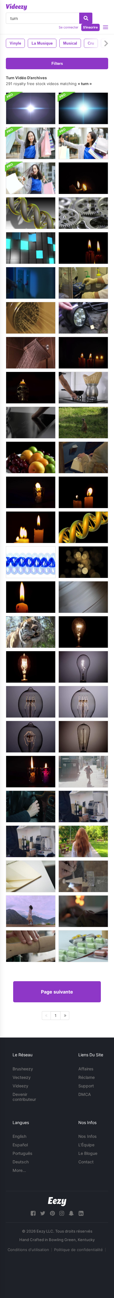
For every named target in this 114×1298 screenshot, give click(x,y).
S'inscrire (90, 27)
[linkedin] (81, 1213)
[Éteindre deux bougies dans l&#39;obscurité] (83, 492)
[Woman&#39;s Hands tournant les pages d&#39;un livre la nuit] (83, 911)
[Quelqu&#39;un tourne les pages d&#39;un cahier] (31, 876)
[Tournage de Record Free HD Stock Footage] (83, 597)
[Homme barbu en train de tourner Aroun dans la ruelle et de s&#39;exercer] (83, 772)
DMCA (84, 1094)
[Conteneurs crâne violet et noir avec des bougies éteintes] (31, 772)
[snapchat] (71, 1213)
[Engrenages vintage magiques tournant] (83, 213)
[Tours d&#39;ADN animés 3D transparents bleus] (31, 562)
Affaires (86, 1068)
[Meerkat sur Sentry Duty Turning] (83, 423)
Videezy (20, 1085)
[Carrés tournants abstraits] (31, 248)
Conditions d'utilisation (28, 1249)
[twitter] (42, 1213)
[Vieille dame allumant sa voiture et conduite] (31, 807)
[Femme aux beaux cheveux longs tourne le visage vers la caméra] (83, 841)
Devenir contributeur (24, 1097)
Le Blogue (87, 1153)
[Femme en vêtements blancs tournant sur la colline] (31, 911)
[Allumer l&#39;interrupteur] (31, 283)
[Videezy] (16, 7)
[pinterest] (52, 1213)
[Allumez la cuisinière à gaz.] (83, 388)
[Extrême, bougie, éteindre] (31, 597)
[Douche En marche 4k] (31, 353)
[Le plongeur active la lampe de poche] (83, 318)
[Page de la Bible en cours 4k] (83, 457)
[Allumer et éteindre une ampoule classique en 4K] (83, 632)
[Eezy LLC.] (57, 1201)
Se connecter (68, 27)
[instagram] (61, 1213)
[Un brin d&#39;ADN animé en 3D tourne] (83, 527)
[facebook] (33, 1213)
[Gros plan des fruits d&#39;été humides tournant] (31, 457)
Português (22, 1153)
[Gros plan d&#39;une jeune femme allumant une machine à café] (83, 807)
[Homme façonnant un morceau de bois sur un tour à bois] (83, 876)
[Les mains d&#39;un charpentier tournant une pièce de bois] (31, 946)
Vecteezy (22, 1077)
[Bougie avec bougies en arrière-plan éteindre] (31, 527)
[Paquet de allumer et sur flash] (31, 108)
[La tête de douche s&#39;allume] (31, 318)
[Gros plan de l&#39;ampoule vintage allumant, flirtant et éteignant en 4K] (31, 702)
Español (20, 1144)
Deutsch (21, 1161)
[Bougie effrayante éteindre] (83, 178)
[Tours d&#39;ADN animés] (31, 213)
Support (86, 1085)
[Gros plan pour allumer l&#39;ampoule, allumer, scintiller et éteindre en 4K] (83, 737)
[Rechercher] (85, 18)
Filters (57, 63)
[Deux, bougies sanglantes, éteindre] (83, 353)
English (19, 1136)
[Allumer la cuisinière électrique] (31, 423)
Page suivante (57, 992)
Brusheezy (23, 1068)
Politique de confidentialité (78, 1249)
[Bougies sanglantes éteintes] (83, 248)
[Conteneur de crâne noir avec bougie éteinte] (31, 492)
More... (19, 1170)
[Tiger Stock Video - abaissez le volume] (31, 632)
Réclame (86, 1077)
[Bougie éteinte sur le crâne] (31, 388)
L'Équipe (86, 1144)
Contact (86, 1161)
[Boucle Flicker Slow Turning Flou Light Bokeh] (83, 562)
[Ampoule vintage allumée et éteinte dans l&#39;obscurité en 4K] (31, 667)
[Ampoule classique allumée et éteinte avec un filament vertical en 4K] (83, 667)
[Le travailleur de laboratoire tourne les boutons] (83, 283)
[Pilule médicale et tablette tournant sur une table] (83, 946)
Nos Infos (87, 1136)
